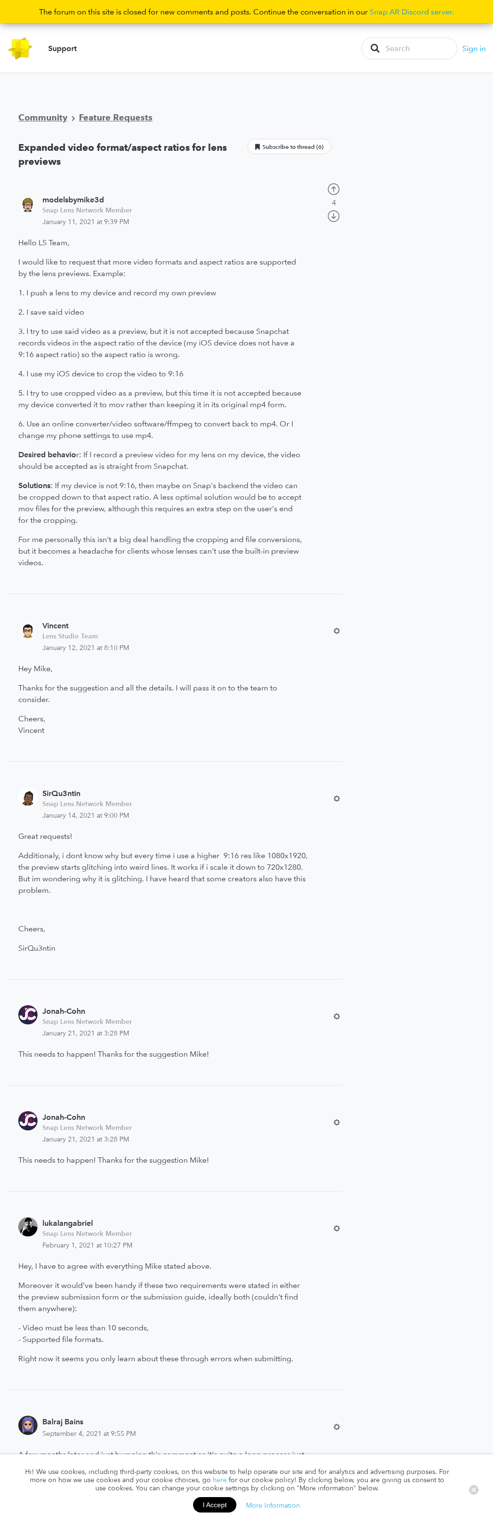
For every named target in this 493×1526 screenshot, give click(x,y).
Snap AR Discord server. (412, 11)
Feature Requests (116, 117)
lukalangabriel (67, 1223)
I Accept (215, 1505)
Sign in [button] (474, 48)
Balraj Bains (62, 1421)
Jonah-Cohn (63, 1011)
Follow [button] (289, 146)
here (220, 1479)
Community (42, 117)
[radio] (333, 188)
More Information (273, 1504)
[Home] (20, 48)
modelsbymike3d (73, 199)
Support (62, 48)
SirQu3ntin (61, 793)
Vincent (55, 625)
